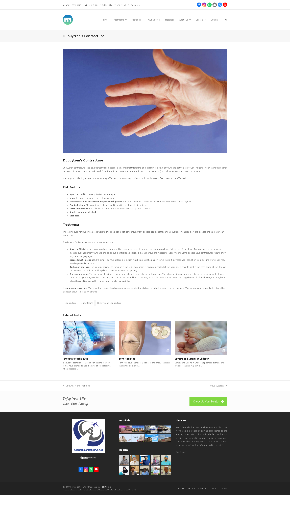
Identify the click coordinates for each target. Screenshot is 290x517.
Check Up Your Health (206, 401)
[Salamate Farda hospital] (164, 437)
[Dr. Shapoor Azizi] (155, 459)
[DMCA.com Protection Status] (88, 458)
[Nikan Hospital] (125, 437)
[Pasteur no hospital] (151, 437)
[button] (226, 19)
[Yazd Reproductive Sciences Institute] (151, 429)
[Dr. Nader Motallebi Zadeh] (166, 459)
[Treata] (138, 437)
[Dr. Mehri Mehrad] (134, 459)
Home (181, 488)
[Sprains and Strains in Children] (201, 338)
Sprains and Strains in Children (192, 358)
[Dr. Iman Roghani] (124, 459)
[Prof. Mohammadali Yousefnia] (166, 470)
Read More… (182, 452)
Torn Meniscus (127, 358)
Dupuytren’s (87, 303)
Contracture (71, 303)
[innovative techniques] (89, 338)
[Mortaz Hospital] (138, 429)
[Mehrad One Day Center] (125, 429)
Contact (223, 488)
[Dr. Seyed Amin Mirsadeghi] (134, 470)
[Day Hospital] (164, 429)
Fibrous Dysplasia (216, 385)
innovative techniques (75, 358)
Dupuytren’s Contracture (109, 303)
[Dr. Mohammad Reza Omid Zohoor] (145, 470)
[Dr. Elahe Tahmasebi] (124, 470)
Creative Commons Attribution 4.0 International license (105, 490)
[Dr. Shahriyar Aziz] (145, 459)
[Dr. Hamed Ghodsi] (155, 470)
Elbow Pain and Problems (78, 385)
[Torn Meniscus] (145, 338)
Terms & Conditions (197, 488)
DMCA (213, 488)
